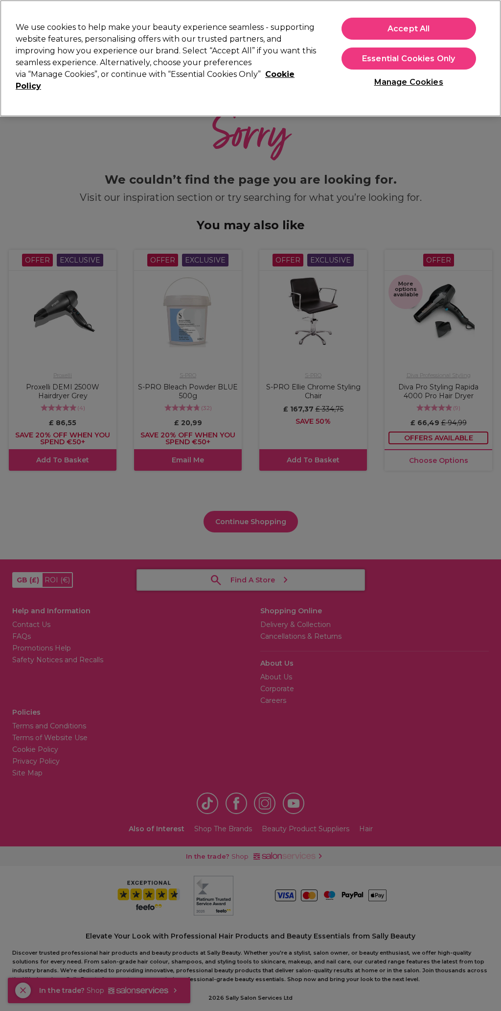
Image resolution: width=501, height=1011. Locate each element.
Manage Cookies (408, 82)
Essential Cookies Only (408, 58)
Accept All (408, 28)
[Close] (485, 57)
